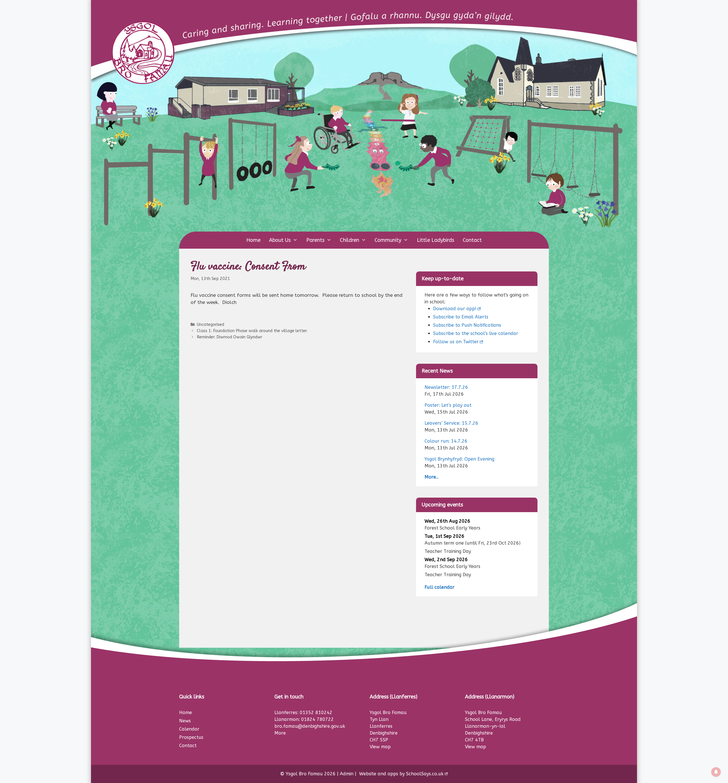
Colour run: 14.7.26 (446, 441)
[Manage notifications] (716, 771)
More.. (431, 477)
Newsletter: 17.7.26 (446, 387)
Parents (315, 240)
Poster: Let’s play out (448, 405)
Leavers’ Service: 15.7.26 (451, 423)
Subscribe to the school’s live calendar (475, 333)
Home (253, 240)
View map (380, 746)
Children (349, 240)
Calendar (189, 729)
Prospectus (191, 737)
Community (388, 240)
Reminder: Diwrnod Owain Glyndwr (229, 337)
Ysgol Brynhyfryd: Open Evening (459, 459)
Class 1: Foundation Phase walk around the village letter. (252, 330)
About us (280, 240)
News (185, 720)
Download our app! (454, 308)
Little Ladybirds (435, 240)
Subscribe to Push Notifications (467, 325)
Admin (346, 773)
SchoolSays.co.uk (425, 773)
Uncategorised (210, 324)
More (280, 733)
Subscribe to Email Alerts (460, 317)
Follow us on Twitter (456, 341)
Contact (472, 240)
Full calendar (439, 587)
